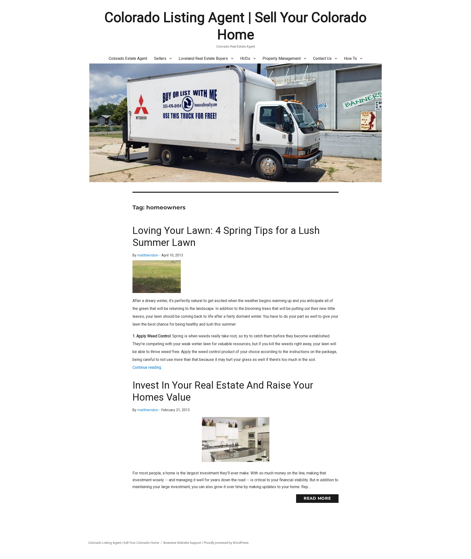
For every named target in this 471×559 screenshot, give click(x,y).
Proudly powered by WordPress (226, 543)
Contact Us (322, 58)
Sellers (160, 58)
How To (350, 58)
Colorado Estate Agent (128, 58)
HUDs (245, 58)
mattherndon (147, 255)
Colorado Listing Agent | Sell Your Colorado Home (123, 543)
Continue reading (146, 367)
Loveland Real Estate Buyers (203, 58)
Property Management (281, 58)
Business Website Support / (183, 543)
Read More (317, 498)
